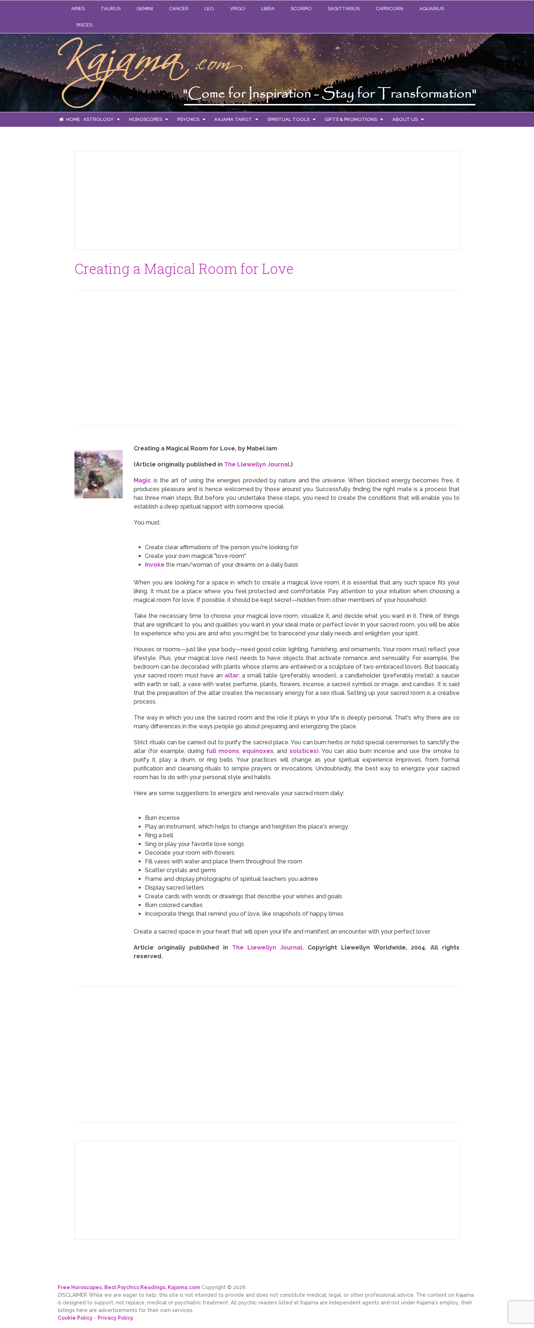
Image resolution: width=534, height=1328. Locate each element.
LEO (209, 8)
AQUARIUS (431, 8)
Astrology (98, 119)
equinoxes (258, 751)
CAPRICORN (389, 8)
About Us (405, 119)
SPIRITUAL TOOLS (288, 119)
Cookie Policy (75, 1318)
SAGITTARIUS (344, 8)
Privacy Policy (115, 1318)
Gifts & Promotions (351, 119)
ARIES (78, 8)
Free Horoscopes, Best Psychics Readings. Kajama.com (129, 1287)
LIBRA (268, 8)
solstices (303, 751)
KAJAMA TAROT (233, 119)
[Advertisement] (134, 199)
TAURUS (111, 8)
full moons (222, 751)
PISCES (84, 25)
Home (72, 119)
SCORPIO (301, 8)
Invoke (155, 564)
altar (231, 675)
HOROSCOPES (145, 119)
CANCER (179, 8)
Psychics (188, 119)
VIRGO (237, 8)
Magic (142, 480)
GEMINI (145, 8)
